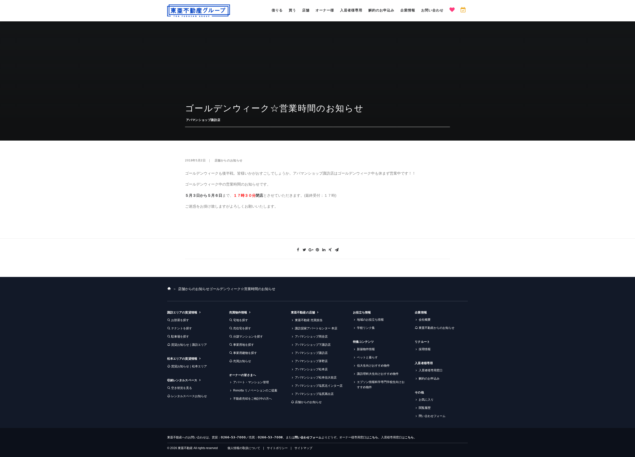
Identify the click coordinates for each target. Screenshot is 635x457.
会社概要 (425, 319)
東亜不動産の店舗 (303, 312)
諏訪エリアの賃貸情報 (182, 312)
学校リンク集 (366, 328)
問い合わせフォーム (432, 416)
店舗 (306, 10)
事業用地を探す (243, 344)
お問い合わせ (432, 10)
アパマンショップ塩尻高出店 (314, 394)
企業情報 (407, 10)
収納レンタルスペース (182, 380)
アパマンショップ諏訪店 (203, 120)
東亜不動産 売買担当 (308, 320)
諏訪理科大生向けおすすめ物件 (378, 374)
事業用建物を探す (245, 353)
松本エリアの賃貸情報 (182, 358)
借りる (277, 10)
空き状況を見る (181, 388)
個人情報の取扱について (243, 448)
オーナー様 (325, 10)
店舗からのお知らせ (229, 160)
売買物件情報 (238, 312)
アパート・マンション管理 (251, 382)
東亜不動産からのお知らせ (436, 328)
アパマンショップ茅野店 (311, 361)
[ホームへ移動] (169, 289)
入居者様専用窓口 (431, 370)
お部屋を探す (180, 320)
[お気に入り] (452, 10)
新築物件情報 (366, 349)
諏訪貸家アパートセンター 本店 (316, 328)
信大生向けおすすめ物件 (373, 365)
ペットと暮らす (367, 357)
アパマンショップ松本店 (311, 369)
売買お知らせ (242, 361)
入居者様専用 (351, 10)
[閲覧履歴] (463, 10)
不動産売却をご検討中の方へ (252, 398)
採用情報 (425, 349)
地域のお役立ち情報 (370, 319)
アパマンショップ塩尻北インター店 (319, 385)
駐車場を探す (180, 336)
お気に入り (426, 399)
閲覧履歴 (425, 408)
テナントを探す (181, 328)
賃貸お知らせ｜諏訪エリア (189, 344)
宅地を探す (240, 320)
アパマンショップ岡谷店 (311, 336)
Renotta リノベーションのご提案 (255, 390)
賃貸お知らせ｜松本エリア (189, 366)
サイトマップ (303, 448)
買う (292, 10)
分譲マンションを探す (248, 336)
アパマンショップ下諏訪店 (313, 344)
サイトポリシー (277, 448)
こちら (373, 437)
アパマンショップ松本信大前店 (316, 377)
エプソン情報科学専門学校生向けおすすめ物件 (381, 384)
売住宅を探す (242, 328)
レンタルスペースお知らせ (189, 396)
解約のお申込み (381, 10)
